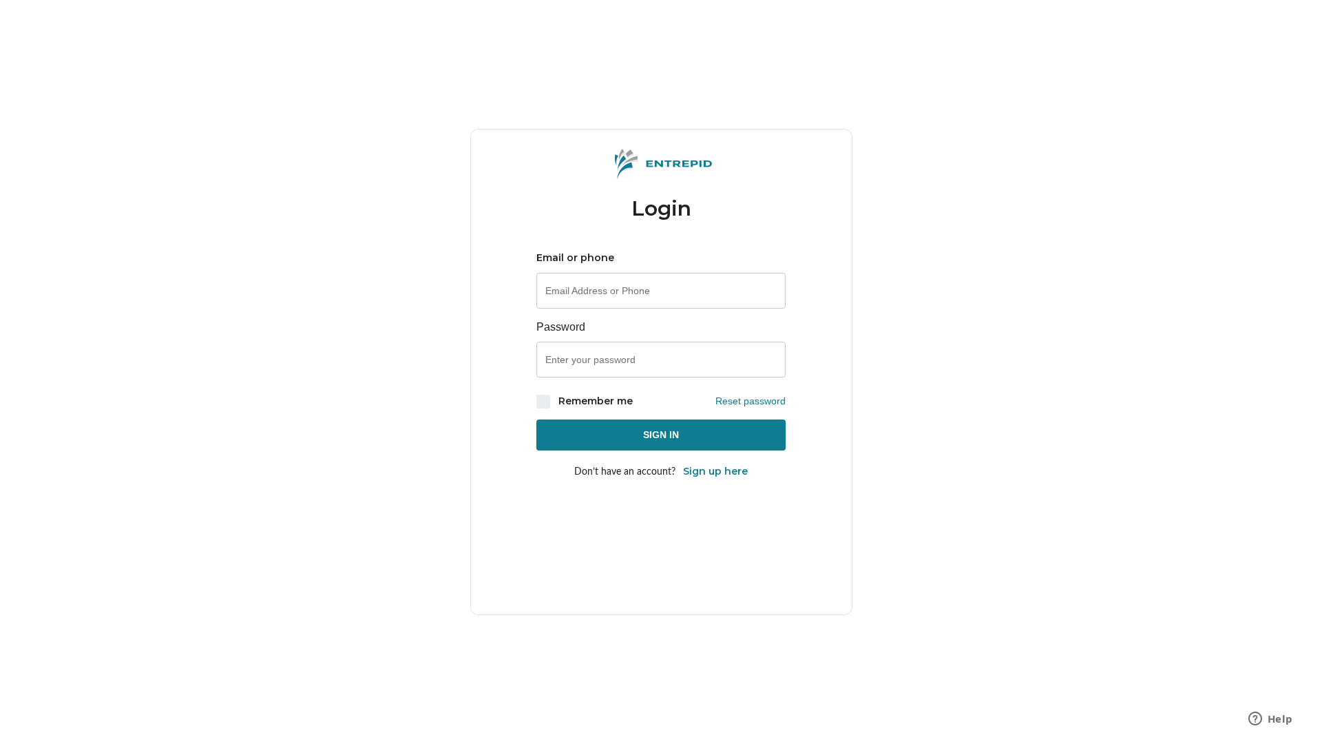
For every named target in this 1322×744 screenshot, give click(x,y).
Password (560, 327)
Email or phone (575, 257)
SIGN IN (661, 434)
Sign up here (715, 471)
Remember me (594, 401)
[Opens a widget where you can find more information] (1270, 720)
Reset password (750, 400)
